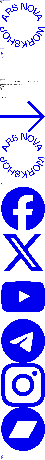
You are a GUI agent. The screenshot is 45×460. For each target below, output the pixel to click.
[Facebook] (23, 230)
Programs (2, 50)
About (1, 52)
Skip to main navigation (2, 0)
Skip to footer (9, 0)
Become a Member (2, 48)
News (1, 54)
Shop (1, 182)
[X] (23, 274)
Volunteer (2, 458)
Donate (2, 55)
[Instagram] (23, 385)
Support (2, 184)
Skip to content (6, 0)
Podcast (2, 57)
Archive (1, 2)
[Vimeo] (23, 362)
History (2, 53)
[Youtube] (23, 318)
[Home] (22, 25)
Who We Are (2, 454)
